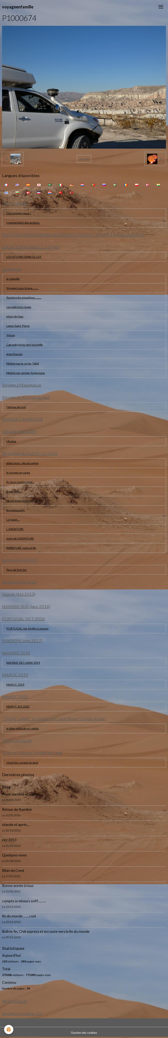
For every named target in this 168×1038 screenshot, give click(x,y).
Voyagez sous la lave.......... (22, 288)
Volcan (10, 335)
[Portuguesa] (93, 184)
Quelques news (14, 855)
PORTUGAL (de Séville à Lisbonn (27, 628)
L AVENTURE (15, 529)
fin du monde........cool (19, 916)
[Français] (6, 184)
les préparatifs (15, 510)
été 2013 (9, 840)
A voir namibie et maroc (20, 794)
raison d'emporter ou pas (22, 501)
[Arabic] (49, 184)
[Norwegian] (147, 184)
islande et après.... (16, 824)
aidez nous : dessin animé (22, 463)
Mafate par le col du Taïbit (22, 363)
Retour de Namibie (17, 809)
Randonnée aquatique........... (23, 297)
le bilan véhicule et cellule (22, 728)
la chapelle (13, 278)
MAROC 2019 (15, 684)
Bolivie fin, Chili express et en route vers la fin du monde (46, 931)
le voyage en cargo (18, 472)
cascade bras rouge (18, 307)
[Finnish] (6, 192)
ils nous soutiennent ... (20, 482)
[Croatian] (49, 192)
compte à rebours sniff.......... (24, 901)
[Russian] (104, 184)
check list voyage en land (22, 762)
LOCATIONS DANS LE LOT (23, 257)
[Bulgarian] (17, 192)
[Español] (28, 184)
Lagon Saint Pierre (18, 326)
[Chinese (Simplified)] (60, 192)
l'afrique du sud (16, 407)
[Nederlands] (82, 184)
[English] (17, 184)
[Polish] (136, 184)
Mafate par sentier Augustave (25, 373)
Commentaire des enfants (23, 222)
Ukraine (11, 441)
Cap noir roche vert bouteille (24, 344)
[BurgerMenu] (161, 6)
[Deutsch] (71, 184)
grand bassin (14, 354)
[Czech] (39, 192)
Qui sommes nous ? (18, 213)
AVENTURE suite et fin (21, 548)
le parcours (13, 491)
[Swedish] (115, 184)
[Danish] (28, 192)
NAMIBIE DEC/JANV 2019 (23, 662)
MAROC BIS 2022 (18, 706)
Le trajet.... (13, 519)
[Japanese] (39, 184)
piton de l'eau (14, 316)
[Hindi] (158, 184)
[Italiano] (60, 184)
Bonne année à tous (18, 885)
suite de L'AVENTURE (20, 538)
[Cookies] (8, 1029)
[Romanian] (125, 184)
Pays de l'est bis (16, 570)
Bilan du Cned (13, 870)
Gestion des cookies (84, 1032)
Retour (84, 158)
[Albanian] (71, 192)
